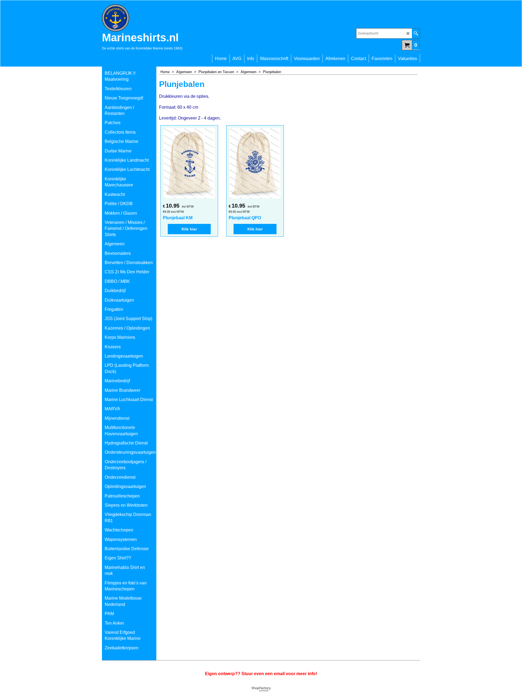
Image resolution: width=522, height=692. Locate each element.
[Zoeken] (416, 33)
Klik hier (189, 229)
